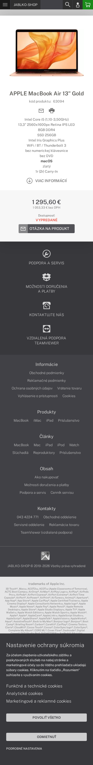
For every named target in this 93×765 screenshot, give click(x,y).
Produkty (46, 412)
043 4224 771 (28, 517)
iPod (60, 445)
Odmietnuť (46, 737)
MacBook (21, 420)
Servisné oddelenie (29, 525)
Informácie (46, 364)
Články (46, 436)
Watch (74, 445)
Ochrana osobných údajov (32, 388)
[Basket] (88, 4)
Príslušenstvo (68, 420)
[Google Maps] (45, 555)
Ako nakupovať (46, 477)
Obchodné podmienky (46, 373)
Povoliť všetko (46, 717)
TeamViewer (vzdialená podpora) (46, 532)
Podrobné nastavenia (24, 748)
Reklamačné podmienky (46, 380)
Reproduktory (44, 453)
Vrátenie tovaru (69, 388)
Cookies (68, 396)
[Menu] (5, 4)
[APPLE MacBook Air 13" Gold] (46, 53)
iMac (37, 420)
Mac (37, 445)
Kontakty (46, 508)
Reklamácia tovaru (64, 525)
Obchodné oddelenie (59, 517)
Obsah (46, 468)
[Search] (67, 4)
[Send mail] (41, 111)
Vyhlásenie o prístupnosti (38, 396)
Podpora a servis (33, 492)
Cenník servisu (62, 492)
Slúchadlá (20, 453)
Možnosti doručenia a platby (46, 485)
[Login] (78, 4)
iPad (49, 420)
